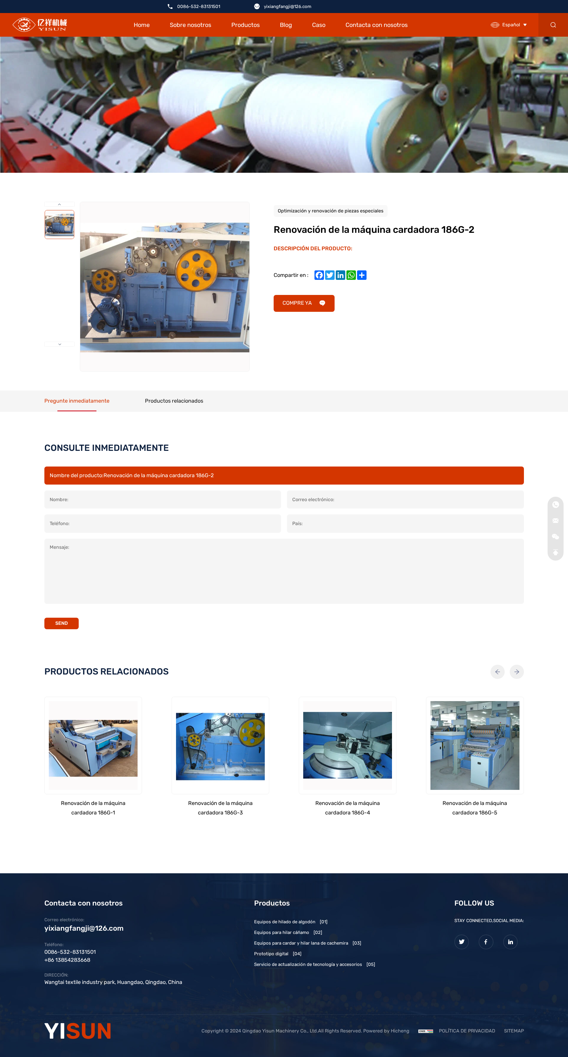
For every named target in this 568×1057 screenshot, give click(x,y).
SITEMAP (514, 1031)
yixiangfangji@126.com (287, 6)
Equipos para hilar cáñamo (288, 932)
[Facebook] (486, 942)
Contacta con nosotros (377, 24)
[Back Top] (555, 552)
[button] (497, 672)
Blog (286, 24)
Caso (318, 24)
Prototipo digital (277, 953)
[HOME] (40, 25)
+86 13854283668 (67, 960)
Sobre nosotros (190, 24)
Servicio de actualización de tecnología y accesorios (314, 964)
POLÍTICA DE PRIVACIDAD (467, 1031)
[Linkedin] (510, 942)
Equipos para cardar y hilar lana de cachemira (307, 943)
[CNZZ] (425, 1031)
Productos (245, 24)
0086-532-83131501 (198, 6)
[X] (462, 942)
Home (142, 24)
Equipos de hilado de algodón (290, 921)
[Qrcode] (555, 536)
